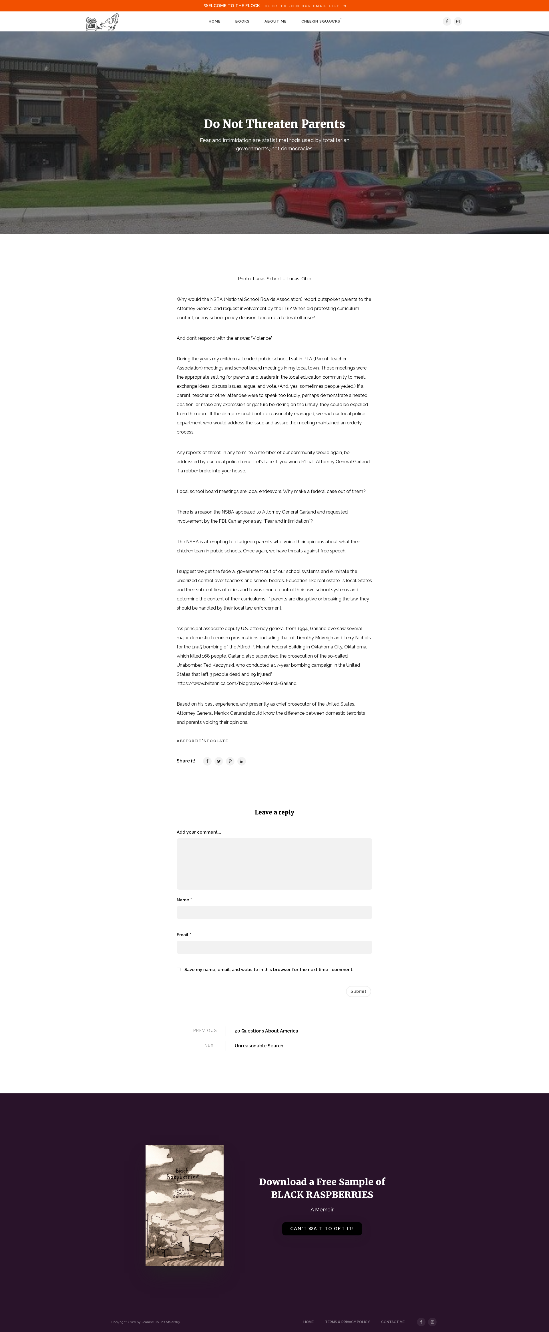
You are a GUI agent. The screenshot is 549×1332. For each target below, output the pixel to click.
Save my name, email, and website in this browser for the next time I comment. (268, 969)
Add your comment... (199, 832)
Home (214, 21)
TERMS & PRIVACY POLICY (347, 1322)
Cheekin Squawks (320, 21)
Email (184, 934)
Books (242, 21)
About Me (275, 21)
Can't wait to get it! (322, 1228)
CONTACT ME (393, 1322)
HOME (308, 1322)
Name (184, 899)
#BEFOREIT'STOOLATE (202, 741)
